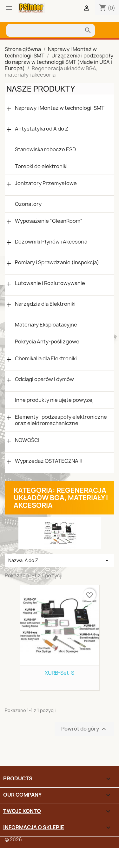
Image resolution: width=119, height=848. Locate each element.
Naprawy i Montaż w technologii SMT (59, 108)
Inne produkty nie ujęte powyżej (54, 400)
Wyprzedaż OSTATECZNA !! (49, 461)
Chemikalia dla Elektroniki (46, 358)
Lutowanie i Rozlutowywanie (50, 283)
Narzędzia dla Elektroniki (45, 304)
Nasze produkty (40, 88)
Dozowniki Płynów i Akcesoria (51, 241)
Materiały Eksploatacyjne (46, 324)
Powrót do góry (84, 729)
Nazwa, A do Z (59, 560)
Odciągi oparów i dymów (44, 379)
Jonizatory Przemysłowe (46, 183)
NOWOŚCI (27, 440)
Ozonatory (28, 204)
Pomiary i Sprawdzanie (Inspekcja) (57, 262)
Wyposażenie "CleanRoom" (49, 221)
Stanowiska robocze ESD (45, 149)
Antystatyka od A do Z (41, 128)
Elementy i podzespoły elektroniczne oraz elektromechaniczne (61, 420)
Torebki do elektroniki (41, 166)
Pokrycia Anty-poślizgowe (47, 341)
